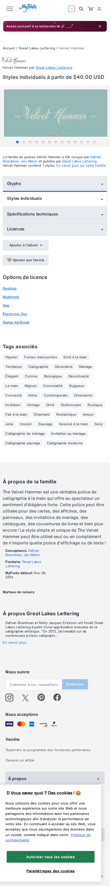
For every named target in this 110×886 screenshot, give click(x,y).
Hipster (11, 357)
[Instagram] (11, 698)
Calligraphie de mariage (25, 434)
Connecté (13, 395)
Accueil (9, 48)
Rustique (95, 405)
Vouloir (26, 424)
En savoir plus (14, 642)
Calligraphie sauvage (22, 443)
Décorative (64, 367)
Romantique (66, 414)
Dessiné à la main (73, 424)
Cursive (31, 376)
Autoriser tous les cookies (50, 856)
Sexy (99, 424)
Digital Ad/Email (16, 322)
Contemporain (56, 395)
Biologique (53, 376)
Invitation (13, 405)
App (6, 305)
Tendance (13, 367)
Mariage (85, 367)
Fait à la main (16, 414)
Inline (32, 395)
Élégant (11, 376)
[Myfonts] (28, 11)
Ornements (83, 395)
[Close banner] (100, 26)
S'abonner (75, 684)
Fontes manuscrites (40, 357)
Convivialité (53, 386)
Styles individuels (24, 198)
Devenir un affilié (20, 760)
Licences (16, 229)
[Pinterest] (43, 698)
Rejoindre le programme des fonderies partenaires (48, 749)
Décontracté (78, 376)
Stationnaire (71, 405)
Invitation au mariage (68, 434)
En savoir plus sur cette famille (81, 165)
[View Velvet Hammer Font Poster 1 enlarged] (55, 115)
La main (11, 386)
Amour (88, 414)
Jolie (9, 424)
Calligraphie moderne (65, 443)
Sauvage (45, 424)
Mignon (31, 386)
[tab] (17, 142)
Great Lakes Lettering (37, 48)
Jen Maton (29, 161)
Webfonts (11, 296)
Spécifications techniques (32, 214)
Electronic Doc (15, 313)
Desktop (10, 288)
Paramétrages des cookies (50, 871)
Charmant (42, 414)
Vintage (33, 405)
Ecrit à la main (75, 357)
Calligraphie (38, 367)
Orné (50, 405)
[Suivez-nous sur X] (27, 698)
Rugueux (76, 386)
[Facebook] (59, 698)
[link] (90, 9)
